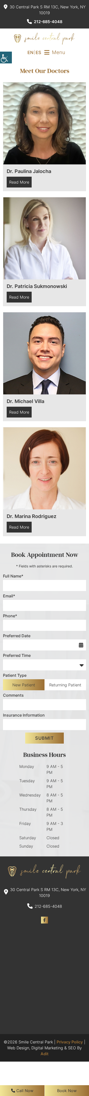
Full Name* (13, 576)
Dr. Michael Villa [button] (25, 401)
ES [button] (38, 52)
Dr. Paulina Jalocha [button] (29, 171)
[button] (6, 57)
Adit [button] (44, 1053)
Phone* (10, 615)
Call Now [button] (24, 1090)
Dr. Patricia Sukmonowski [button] (37, 286)
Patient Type (14, 675)
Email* (9, 595)
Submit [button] (44, 738)
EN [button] (30, 52)
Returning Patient (65, 684)
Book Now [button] (67, 1090)
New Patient (23, 684)
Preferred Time (17, 655)
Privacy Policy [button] (70, 1041)
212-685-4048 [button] (48, 21)
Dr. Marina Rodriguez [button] (31, 516)
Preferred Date (16, 635)
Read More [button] (19, 182)
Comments (13, 695)
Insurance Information (24, 715)
